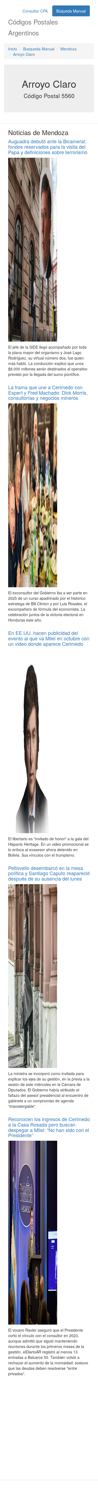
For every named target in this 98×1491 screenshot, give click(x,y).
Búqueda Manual (71, 11)
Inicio (12, 48)
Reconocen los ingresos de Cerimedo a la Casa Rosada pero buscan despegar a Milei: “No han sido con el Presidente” (49, 1127)
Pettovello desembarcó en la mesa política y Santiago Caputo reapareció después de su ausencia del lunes (49, 873)
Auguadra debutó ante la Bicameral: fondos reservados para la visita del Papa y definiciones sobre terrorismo (47, 147)
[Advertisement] (49, 1428)
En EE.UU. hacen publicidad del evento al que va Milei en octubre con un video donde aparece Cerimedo (48, 638)
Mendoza (68, 48)
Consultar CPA (35, 11)
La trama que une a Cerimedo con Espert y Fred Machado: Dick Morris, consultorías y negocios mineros (48, 392)
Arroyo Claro (24, 54)
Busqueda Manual (38, 48)
